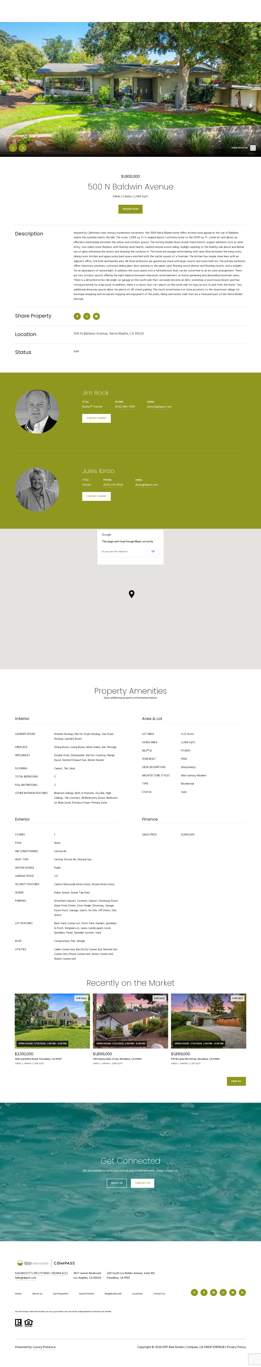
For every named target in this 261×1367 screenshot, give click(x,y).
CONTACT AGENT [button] (96, 418)
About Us (117, 1183)
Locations (137, 1294)
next (22, 148)
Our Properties (60, 1294)
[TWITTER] (194, 1292)
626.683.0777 (23, 1273)
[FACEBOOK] (204, 1292)
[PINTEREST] (213, 1292)
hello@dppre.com (25, 1278)
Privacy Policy (236, 1347)
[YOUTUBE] (232, 1292)
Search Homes (86, 1294)
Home (18, 1294)
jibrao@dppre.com (146, 485)
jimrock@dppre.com (159, 407)
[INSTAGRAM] (223, 1292)
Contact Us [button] (142, 1183)
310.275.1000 (41, 1273)
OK (153, 551)
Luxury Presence (44, 1347)
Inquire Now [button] (130, 209)
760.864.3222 (59, 1273)
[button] (132, 594)
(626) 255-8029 (113, 485)
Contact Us (159, 1293)
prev (13, 148)
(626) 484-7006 (125, 407)
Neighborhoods (113, 1294)
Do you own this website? (115, 551)
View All (236, 1081)
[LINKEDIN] (242, 1292)
